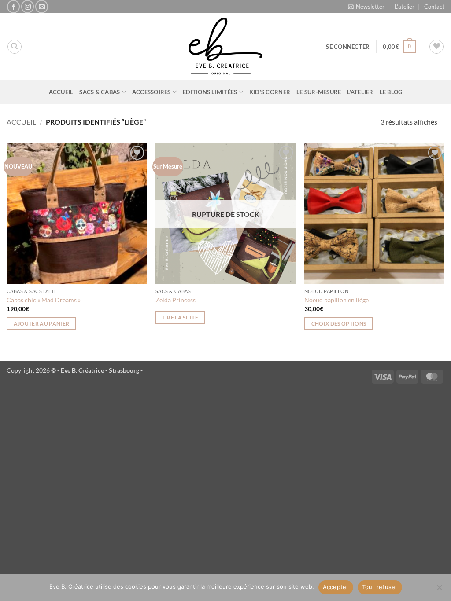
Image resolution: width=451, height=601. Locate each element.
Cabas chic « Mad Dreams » (44, 300)
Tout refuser (380, 586)
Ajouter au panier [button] (42, 323)
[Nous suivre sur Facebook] (13, 6)
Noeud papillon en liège (336, 300)
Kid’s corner (269, 91)
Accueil (61, 91)
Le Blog (391, 91)
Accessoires (151, 91)
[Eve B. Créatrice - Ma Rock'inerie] (225, 46)
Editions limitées (210, 91)
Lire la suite (181, 317)
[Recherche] (14, 47)
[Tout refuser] (439, 590)
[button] (366, 6)
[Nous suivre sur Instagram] (27, 6)
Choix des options (338, 323)
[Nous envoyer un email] (41, 6)
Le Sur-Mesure (318, 91)
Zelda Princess (175, 300)
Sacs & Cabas (99, 91)
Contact (434, 6)
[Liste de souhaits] (436, 47)
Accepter (336, 586)
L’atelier (404, 6)
